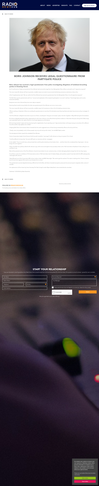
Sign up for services (89, 5)
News (49, 5)
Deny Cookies (85, 481)
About (42, 5)
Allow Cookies (85, 478)
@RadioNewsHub (17, 185)
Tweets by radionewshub (65, 183)
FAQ (70, 5)
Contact (77, 5)
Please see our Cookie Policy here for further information (84, 473)
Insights (64, 5)
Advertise (56, 5)
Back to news (9, 14)
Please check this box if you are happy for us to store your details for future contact (72, 287)
